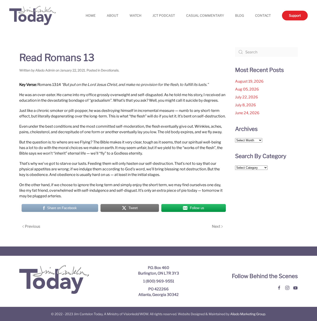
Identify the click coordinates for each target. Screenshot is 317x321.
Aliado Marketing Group (247, 314)
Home (91, 15)
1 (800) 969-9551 (158, 281)
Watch (135, 15)
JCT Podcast (163, 15)
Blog (239, 15)
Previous (32, 226)
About (112, 15)
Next (216, 226)
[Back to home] (32, 15)
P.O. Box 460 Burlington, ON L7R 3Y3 (158, 271)
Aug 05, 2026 (247, 89)
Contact (263, 15)
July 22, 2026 (246, 97)
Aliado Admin (45, 70)
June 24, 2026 (247, 113)
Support (295, 15)
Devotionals (110, 70)
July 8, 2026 (245, 105)
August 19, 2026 (249, 81)
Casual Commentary (205, 15)
